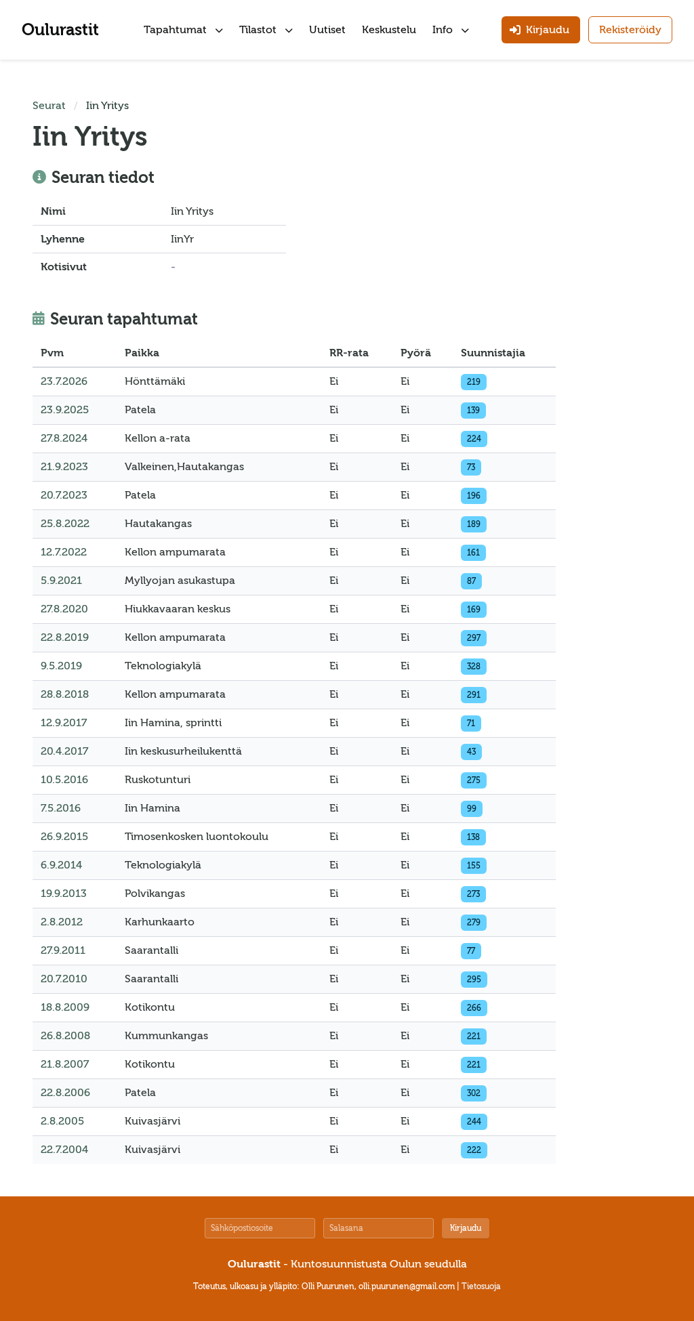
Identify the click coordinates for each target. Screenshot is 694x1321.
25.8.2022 (65, 524)
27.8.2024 (64, 438)
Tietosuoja (481, 1286)
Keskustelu (389, 30)
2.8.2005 (62, 1121)
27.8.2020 (64, 609)
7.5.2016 (61, 808)
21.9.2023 (64, 467)
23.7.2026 (64, 381)
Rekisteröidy (630, 30)
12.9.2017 (64, 723)
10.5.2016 (64, 780)
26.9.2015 (64, 837)
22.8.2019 (65, 637)
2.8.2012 (62, 922)
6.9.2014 (61, 865)
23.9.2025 (65, 410)
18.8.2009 (65, 1007)
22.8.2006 (65, 1093)
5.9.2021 (61, 580)
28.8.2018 (65, 694)
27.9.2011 (63, 950)
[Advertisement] (620, 301)
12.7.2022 (64, 552)
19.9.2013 (64, 893)
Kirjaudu (465, 1228)
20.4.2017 (64, 751)
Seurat (49, 106)
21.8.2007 (65, 1064)
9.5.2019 (61, 666)
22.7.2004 (64, 1150)
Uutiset (327, 30)
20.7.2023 (64, 495)
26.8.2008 (65, 1036)
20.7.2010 (64, 979)
